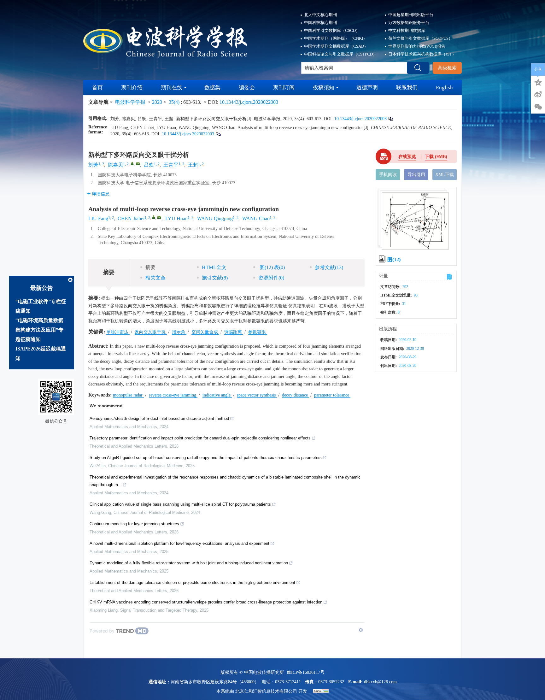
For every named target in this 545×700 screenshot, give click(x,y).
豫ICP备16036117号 (306, 672)
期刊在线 (171, 88)
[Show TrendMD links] (360, 629)
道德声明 (367, 88)
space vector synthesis (257, 395)
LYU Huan (176, 218)
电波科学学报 (130, 102)
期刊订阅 (284, 88)
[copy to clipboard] (218, 134)
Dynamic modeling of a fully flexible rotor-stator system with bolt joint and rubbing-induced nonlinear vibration (189, 563)
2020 (157, 102)
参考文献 (329, 267)
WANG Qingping (215, 218)
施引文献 (215, 277)
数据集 (212, 88)
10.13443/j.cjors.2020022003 (249, 102)
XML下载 (444, 174)
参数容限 (257, 332)
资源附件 (271, 277)
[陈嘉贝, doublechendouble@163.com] (132, 163)
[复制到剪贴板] (391, 118)
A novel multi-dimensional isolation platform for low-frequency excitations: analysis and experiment (179, 543)
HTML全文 (214, 267)
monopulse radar (128, 395)
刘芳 (93, 165)
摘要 (150, 267)
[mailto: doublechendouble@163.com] (159, 217)
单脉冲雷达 (118, 332)
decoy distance (295, 395)
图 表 (271, 267)
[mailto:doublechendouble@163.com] (138, 163)
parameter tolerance (332, 395)
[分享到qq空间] (538, 82)
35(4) (175, 102)
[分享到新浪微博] (538, 94)
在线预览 (407, 156)
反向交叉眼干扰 (151, 332)
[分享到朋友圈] (538, 107)
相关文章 (155, 277)
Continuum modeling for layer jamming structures (134, 523)
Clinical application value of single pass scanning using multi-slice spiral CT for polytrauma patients (180, 504)
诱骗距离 (233, 332)
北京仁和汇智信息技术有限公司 (266, 691)
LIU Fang (98, 218)
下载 (436, 156)
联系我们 (407, 88)
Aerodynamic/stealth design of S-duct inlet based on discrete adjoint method (159, 418)
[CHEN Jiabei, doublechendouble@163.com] (153, 217)
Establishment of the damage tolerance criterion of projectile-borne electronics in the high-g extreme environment (192, 582)
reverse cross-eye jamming (173, 395)
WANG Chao (256, 218)
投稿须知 (323, 88)
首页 (97, 88)
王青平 (171, 165)
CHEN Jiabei (131, 218)
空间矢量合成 (205, 332)
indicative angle (217, 395)
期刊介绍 (132, 88)
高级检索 (447, 67)
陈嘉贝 (115, 165)
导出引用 (416, 174)
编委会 (247, 88)
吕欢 (149, 165)
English (444, 88)
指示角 (179, 332)
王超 (193, 165)
